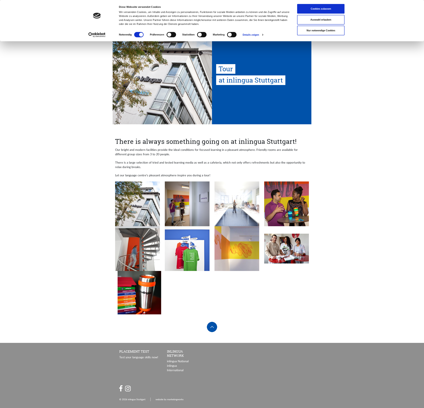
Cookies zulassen (321, 8)
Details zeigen (251, 34)
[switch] (171, 34)
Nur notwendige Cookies (321, 30)
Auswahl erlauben (320, 19)
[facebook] (121, 388)
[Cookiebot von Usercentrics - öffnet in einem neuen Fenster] (96, 34)
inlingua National (178, 361)
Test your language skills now (138, 357)
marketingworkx (175, 399)
